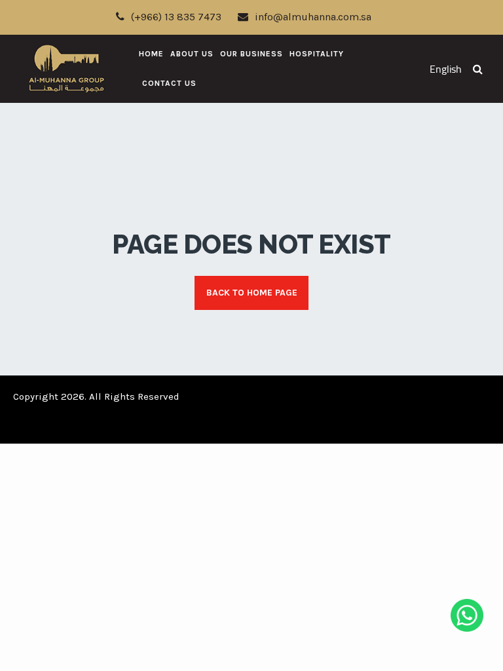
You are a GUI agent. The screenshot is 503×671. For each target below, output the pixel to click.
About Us (192, 53)
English (446, 69)
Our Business (251, 53)
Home (151, 53)
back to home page (251, 292)
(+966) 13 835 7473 (176, 16)
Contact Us (169, 83)
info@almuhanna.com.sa (313, 16)
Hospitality (316, 53)
